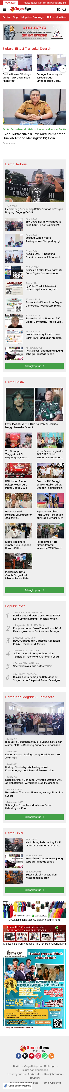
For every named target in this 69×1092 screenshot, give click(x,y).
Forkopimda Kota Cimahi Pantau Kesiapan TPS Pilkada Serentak (49, 545)
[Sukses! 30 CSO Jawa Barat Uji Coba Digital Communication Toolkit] (14, 272)
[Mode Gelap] (58, 9)
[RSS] (51, 1056)
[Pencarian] (64, 9)
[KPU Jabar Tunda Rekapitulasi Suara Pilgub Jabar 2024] (18, 470)
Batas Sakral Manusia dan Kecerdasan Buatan (41, 876)
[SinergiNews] (20, 9)
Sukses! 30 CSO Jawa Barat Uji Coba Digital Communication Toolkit (44, 271)
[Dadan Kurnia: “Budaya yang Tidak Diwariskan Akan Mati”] (17, 62)
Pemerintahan (9, 143)
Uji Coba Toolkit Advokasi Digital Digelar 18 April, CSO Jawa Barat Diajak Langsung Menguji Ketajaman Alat (43, 288)
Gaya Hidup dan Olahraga (39, 1066)
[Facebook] (18, 1056)
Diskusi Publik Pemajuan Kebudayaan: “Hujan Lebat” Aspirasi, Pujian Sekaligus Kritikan (36, 678)
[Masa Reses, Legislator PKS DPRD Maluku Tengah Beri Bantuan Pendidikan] (50, 440)
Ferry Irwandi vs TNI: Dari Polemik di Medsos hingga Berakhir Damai (31, 425)
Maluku (32, 129)
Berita (6, 129)
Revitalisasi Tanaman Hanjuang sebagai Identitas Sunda (44, 352)
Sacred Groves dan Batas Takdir (32, 666)
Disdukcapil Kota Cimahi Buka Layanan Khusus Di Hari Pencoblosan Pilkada (18, 545)
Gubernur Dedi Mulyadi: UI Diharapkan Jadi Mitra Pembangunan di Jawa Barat (18, 515)
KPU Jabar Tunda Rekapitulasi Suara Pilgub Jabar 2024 (16, 484)
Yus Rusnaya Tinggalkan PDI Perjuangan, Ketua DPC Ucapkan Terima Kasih (17, 454)
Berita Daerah (19, 129)
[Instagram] (38, 1056)
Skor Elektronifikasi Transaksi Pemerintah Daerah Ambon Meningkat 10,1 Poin (34, 136)
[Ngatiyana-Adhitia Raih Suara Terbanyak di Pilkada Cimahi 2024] (50, 500)
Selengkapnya (33, 366)
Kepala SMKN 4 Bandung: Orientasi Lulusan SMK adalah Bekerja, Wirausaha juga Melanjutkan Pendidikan (43, 255)
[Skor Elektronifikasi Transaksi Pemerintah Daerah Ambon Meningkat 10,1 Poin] (34, 107)
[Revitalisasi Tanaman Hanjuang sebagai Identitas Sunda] (14, 353)
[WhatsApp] (45, 1056)
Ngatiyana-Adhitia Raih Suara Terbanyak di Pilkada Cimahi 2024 (50, 515)
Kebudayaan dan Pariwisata (24, 1074)
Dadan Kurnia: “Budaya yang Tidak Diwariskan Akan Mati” (17, 77)
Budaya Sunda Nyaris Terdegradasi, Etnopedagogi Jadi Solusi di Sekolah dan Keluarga (49, 77)
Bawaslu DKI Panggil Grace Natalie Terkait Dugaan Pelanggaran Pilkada (49, 484)
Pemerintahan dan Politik (51, 129)
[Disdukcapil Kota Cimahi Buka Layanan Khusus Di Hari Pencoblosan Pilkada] (18, 530)
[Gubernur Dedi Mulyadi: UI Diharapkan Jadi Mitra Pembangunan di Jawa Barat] (18, 500)
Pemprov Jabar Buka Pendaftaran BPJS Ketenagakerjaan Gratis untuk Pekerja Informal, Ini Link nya (37, 630)
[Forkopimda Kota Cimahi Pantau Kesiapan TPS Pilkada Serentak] (50, 530)
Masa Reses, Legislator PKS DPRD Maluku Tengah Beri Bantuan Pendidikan (50, 454)
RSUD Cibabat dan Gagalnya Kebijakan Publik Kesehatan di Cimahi (36, 642)
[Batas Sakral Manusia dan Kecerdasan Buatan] (14, 877)
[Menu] (5, 9)
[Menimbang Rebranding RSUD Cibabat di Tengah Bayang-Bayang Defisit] (34, 185)
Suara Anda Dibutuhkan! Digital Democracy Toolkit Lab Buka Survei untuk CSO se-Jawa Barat (44, 304)
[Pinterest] (31, 1056)
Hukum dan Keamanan (34, 1070)
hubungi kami (52, 919)
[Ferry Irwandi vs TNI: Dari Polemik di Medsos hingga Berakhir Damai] (34, 404)
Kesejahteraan (53, 1074)
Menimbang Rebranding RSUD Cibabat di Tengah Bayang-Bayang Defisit (34, 210)
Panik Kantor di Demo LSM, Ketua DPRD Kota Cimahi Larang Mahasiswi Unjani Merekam (36, 617)
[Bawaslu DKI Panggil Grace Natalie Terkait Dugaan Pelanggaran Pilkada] (50, 470)
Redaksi (35, 1078)
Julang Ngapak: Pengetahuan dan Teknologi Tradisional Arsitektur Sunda (36, 655)
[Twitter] (25, 1056)
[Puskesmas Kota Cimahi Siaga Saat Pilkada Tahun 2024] (18, 561)
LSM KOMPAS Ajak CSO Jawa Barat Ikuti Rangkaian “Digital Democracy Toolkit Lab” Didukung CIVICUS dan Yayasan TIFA (44, 336)
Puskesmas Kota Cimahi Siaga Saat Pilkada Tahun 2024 (16, 575)
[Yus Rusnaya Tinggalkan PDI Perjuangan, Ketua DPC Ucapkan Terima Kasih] (18, 440)
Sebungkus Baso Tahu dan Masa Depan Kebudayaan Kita (28, 807)
